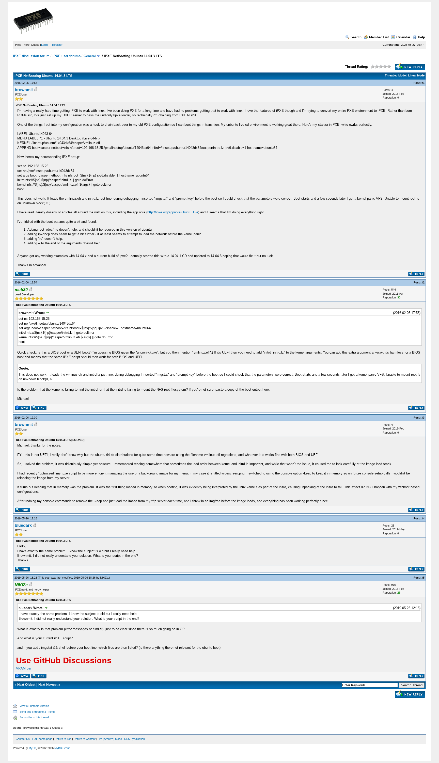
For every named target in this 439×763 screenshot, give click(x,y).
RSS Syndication (134, 738)
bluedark (23, 525)
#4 (423, 518)
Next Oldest (26, 685)
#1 (423, 82)
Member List (379, 37)
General (90, 56)
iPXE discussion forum (31, 56)
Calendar (403, 37)
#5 (423, 577)
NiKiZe (104, 577)
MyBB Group (62, 748)
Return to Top (63, 738)
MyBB (32, 748)
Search (356, 37)
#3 (423, 417)
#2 (423, 282)
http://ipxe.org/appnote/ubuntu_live (172, 212)
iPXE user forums (67, 56)
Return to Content (85, 738)
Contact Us (23, 738)
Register (57, 44)
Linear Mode (416, 75)
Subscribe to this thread (34, 717)
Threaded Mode (395, 75)
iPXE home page (42, 738)
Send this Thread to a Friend (37, 711)
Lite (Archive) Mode (110, 738)
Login (44, 44)
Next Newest (47, 685)
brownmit (24, 90)
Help (421, 37)
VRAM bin (23, 668)
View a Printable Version (34, 705)
